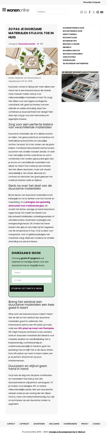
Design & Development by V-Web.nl (67, 432)
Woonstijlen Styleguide (91, 2)
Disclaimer (54, 424)
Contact (11, 424)
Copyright (24, 424)
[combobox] (51, 11)
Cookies (96, 424)
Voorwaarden (70, 424)
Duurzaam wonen (27, 44)
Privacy (84, 424)
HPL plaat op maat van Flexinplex (36, 328)
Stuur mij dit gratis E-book (26, 288)
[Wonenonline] (18, 10)
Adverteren (39, 424)
